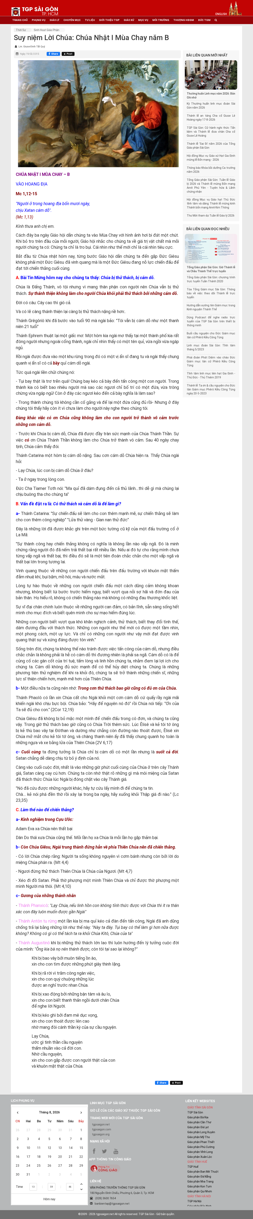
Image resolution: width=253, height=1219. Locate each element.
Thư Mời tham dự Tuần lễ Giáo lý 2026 (210, 215)
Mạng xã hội (100, 1141)
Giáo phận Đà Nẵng (199, 1176)
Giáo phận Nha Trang (200, 1181)
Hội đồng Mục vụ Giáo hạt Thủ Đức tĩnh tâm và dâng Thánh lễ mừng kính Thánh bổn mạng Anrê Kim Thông (211, 203)
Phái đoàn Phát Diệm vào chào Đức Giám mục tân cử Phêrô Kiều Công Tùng (211, 361)
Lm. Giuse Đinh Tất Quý (32, 46)
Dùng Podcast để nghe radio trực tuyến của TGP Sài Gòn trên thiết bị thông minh (211, 321)
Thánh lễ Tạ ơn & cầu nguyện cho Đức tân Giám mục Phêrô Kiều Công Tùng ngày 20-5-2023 (211, 389)
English (221, 14)
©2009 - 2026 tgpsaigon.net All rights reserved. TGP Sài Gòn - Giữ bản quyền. (126, 1214)
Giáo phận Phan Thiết (200, 1142)
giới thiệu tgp (109, 20)
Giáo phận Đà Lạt (198, 1127)
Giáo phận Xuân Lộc (199, 1156)
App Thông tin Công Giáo (110, 1159)
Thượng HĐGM (183, 20)
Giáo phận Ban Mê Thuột (202, 1171)
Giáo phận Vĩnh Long (200, 1151)
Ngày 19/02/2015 (29, 54)
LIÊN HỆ (95, 1181)
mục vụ (143, 20)
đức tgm (204, 20)
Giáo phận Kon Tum (199, 1186)
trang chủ (20, 20)
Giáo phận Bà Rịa (197, 1117)
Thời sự (21, 30)
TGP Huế (192, 1166)
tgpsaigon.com (101, 1129)
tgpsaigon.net (101, 1124)
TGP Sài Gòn (195, 1112)
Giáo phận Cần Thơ (199, 1122)
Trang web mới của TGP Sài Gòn (116, 1118)
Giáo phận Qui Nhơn (199, 1191)
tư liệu (90, 20)
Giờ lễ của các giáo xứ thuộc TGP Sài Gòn (125, 1110)
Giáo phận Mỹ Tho (198, 1137)
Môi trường (160, 20)
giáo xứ (129, 20)
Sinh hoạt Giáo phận (46, 30)
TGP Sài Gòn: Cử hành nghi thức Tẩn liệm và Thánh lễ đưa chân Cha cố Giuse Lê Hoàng (211, 131)
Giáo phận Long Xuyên (201, 1132)
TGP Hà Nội (194, 1201)
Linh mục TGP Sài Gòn (108, 1103)
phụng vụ (38, 20)
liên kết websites (200, 1101)
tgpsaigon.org (101, 1134)
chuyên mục (72, 20)
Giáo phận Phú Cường (200, 1147)
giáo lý (54, 20)
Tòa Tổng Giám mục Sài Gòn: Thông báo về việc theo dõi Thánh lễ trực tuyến (211, 293)
